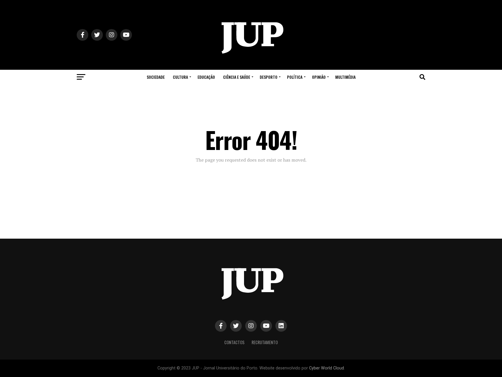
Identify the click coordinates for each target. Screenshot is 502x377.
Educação (206, 77)
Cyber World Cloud (326, 368)
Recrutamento (265, 342)
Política (294, 77)
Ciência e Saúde (236, 77)
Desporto (268, 77)
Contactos (234, 342)
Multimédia (345, 77)
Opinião (319, 77)
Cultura (180, 77)
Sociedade (156, 77)
